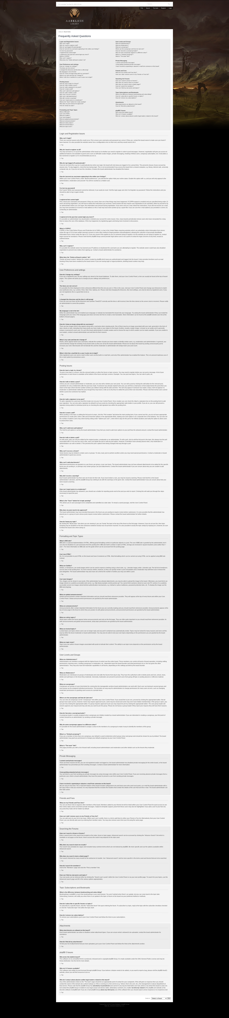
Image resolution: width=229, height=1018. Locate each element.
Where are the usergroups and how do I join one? (130, 49)
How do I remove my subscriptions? (126, 98)
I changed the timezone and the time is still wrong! (74, 70)
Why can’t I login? (65, 43)
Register (163, 8)
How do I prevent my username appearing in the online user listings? (79, 49)
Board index (67, 31)
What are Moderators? (122, 45)
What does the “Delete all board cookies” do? (73, 60)
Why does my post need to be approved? (71, 103)
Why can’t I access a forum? (68, 94)
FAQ (142, 8)
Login (170, 8)
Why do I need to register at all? (69, 45)
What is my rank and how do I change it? (71, 75)
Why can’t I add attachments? (68, 96)
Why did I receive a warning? (68, 98)
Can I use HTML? (65, 113)
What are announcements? (67, 121)
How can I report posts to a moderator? (71, 100)
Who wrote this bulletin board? (124, 112)
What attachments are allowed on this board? (129, 104)
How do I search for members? (125, 86)
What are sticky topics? (66, 122)
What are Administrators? (123, 43)
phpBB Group (113, 959)
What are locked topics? (67, 124)
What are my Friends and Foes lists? (126, 72)
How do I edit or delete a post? (68, 85)
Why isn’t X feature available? (124, 114)
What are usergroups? (122, 47)
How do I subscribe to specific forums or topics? (129, 96)
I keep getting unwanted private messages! (128, 64)
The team (155, 8)
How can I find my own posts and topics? (127, 88)
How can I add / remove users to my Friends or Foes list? (132, 74)
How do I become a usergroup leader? (127, 51)
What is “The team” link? (123, 56)
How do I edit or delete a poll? (68, 92)
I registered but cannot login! (68, 52)
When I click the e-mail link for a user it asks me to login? (76, 77)
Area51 (164, 970)
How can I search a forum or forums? (126, 80)
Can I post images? (65, 117)
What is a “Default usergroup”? (124, 54)
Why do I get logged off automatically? (70, 47)
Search (148, 8)
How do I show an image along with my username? (74, 73)
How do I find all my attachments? (125, 106)
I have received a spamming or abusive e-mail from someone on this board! (137, 66)
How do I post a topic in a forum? (69, 83)
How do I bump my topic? (67, 105)
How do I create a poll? (66, 89)
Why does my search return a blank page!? (128, 84)
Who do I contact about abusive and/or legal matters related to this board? (137, 116)
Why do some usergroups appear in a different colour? (131, 52)
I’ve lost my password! (66, 51)
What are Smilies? (65, 115)
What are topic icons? (66, 126)
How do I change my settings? (68, 66)
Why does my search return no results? (127, 82)
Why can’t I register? (66, 58)
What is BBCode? (65, 112)
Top (62, 145)
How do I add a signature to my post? (70, 87)
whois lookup (88, 984)
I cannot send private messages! (125, 62)
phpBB (108, 1004)
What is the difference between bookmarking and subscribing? (133, 94)
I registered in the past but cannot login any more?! (74, 54)
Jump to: (147, 998)
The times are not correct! (67, 68)
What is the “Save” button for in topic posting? (73, 102)
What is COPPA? (64, 56)
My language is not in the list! (68, 71)
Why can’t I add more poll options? (69, 91)
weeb (122, 1005)
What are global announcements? (69, 119)
